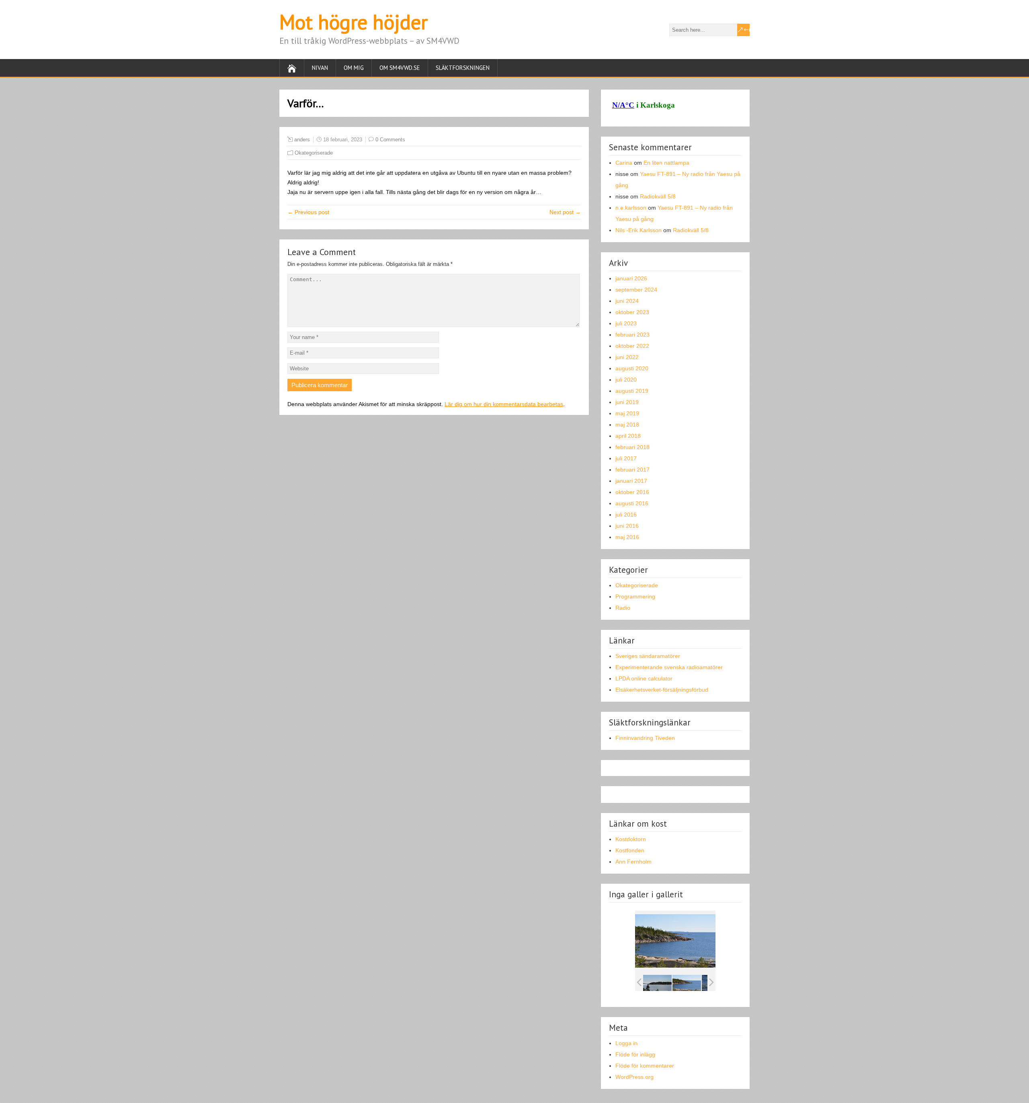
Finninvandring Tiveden (645, 738)
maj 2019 (627, 413)
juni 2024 (627, 301)
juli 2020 (626, 379)
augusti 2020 (631, 368)
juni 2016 (627, 526)
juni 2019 (627, 402)
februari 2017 (632, 469)
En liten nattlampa (666, 162)
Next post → (565, 212)
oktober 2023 (632, 312)
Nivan (320, 67)
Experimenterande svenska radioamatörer (669, 667)
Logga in (626, 1043)
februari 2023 (632, 334)
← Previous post (308, 212)
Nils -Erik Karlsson (638, 230)
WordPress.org (634, 1077)
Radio (622, 608)
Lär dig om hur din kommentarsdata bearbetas (504, 404)
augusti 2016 (631, 503)
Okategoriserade (314, 153)
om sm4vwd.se (399, 67)
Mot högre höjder (353, 22)
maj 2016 (627, 537)
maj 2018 (627, 424)
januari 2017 (631, 481)
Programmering (635, 596)
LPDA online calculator (643, 678)
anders (302, 140)
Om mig (354, 67)
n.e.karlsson (630, 207)
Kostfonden (629, 850)
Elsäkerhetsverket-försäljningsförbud (661, 689)
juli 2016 (626, 514)
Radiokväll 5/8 (658, 196)
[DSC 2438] (657, 982)
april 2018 (628, 436)
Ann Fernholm (633, 861)
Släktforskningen (463, 67)
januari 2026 (631, 278)
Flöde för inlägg (635, 1054)
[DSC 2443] (686, 982)
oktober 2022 (632, 346)
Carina (623, 162)
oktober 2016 (632, 492)
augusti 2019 (631, 391)
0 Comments (390, 140)
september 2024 (636, 289)
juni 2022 (627, 357)
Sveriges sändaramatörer (647, 656)
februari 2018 (632, 447)
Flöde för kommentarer (644, 1065)
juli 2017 (626, 458)
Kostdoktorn (630, 839)
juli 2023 (626, 323)
